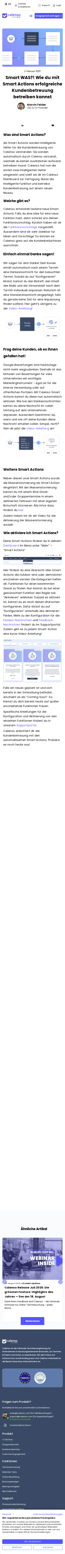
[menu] (31, 16)
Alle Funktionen (9, 1491)
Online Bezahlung (10, 1477)
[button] (8, 4)
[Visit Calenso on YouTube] (53, 125)
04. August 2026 (12, 1283)
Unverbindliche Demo (20, 1425)
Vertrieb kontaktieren (24, 5)
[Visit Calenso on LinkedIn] (23, 125)
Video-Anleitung (20, 308)
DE (9, 4)
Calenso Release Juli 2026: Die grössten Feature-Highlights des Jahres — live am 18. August (29, 1292)
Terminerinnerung (11, 1467)
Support (46, 5)
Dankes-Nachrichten (17, 620)
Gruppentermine (10, 1444)
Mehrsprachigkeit (10, 1486)
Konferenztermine (11, 1449)
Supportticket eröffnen (13, 1509)
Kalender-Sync (9, 1472)
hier (21, 510)
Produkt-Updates (31, 1283)
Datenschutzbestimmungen (48, 1514)
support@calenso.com (21, 1416)
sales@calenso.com (20, 1413)
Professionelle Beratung (14, 1504)
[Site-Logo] (11, 14)
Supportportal (26, 725)
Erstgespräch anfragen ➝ (49, 16)
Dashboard (11, 545)
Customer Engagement (13, 1454)
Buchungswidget (10, 1481)
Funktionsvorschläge (22, 227)
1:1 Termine (7, 1439)
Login (58, 5)
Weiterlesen (32, 1321)
